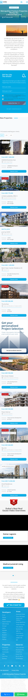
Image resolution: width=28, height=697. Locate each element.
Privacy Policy (18, 95)
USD (6, 135)
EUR (11, 135)
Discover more (14, 171)
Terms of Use (15, 96)
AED (2, 135)
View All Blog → (23, 17)
